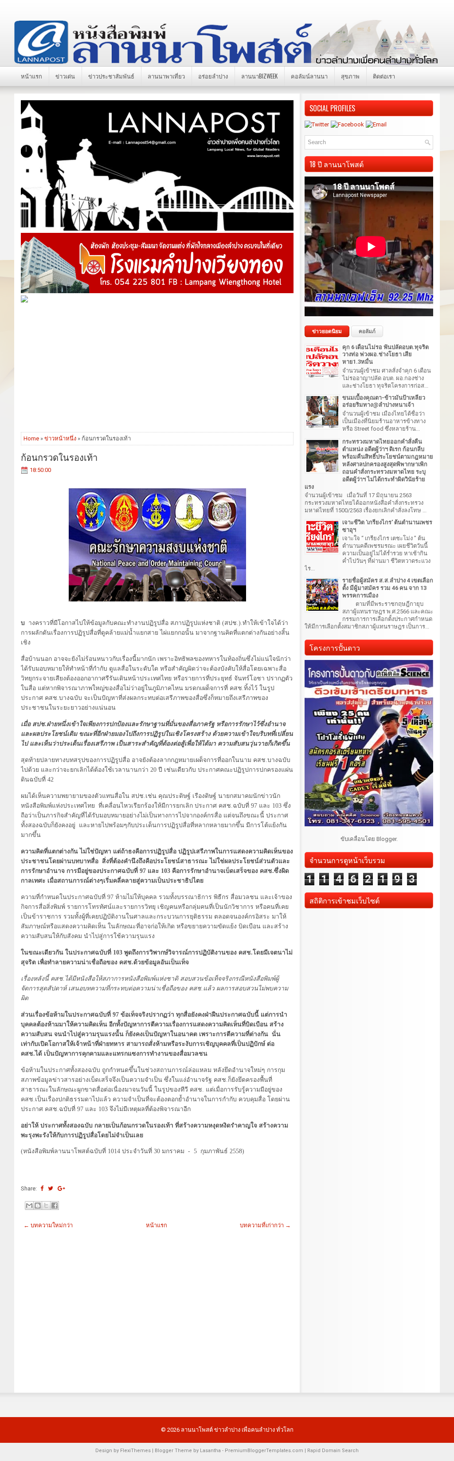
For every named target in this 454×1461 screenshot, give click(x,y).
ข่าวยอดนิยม (327, 331)
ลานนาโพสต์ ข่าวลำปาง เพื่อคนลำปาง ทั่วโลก (237, 1429)
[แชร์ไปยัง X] (46, 1205)
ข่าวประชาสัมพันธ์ (111, 75)
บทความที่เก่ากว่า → (265, 1225)
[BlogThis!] (37, 1205)
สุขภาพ (350, 75)
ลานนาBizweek (259, 75)
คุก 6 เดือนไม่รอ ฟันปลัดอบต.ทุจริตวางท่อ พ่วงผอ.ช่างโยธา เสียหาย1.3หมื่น (385, 354)
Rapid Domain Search (333, 1450)
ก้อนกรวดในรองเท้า (59, 457)
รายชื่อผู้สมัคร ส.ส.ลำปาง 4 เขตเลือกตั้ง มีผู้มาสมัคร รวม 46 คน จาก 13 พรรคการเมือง (387, 588)
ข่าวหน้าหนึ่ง (60, 438)
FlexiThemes (135, 1450)
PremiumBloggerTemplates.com (264, 1450)
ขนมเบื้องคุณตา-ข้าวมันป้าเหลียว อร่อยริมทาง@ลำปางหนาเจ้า (383, 401)
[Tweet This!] (50, 1188)
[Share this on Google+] (61, 1188)
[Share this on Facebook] (42, 1188)
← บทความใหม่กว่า (48, 1225)
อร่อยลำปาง (213, 75)
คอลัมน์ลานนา (309, 75)
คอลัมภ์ (367, 331)
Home (31, 438)
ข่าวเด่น (65, 75)
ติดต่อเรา (384, 75)
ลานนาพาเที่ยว (166, 75)
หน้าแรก (31, 75)
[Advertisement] (157, 367)
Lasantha (210, 1450)
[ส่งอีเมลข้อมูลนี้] (29, 1205)
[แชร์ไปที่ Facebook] (54, 1205)
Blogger (386, 839)
